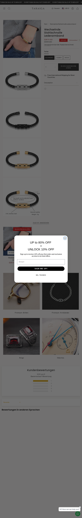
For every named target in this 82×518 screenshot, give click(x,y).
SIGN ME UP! (41, 269)
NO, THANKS (41, 275)
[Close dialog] (65, 238)
